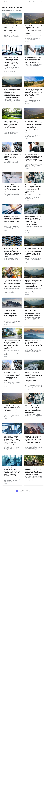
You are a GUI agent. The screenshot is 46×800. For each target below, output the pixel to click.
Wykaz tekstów (32, 1)
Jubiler (4, 2)
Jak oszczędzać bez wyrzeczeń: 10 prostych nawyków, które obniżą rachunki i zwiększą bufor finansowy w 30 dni (11, 313)
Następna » (27, 490)
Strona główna (40, 1)
